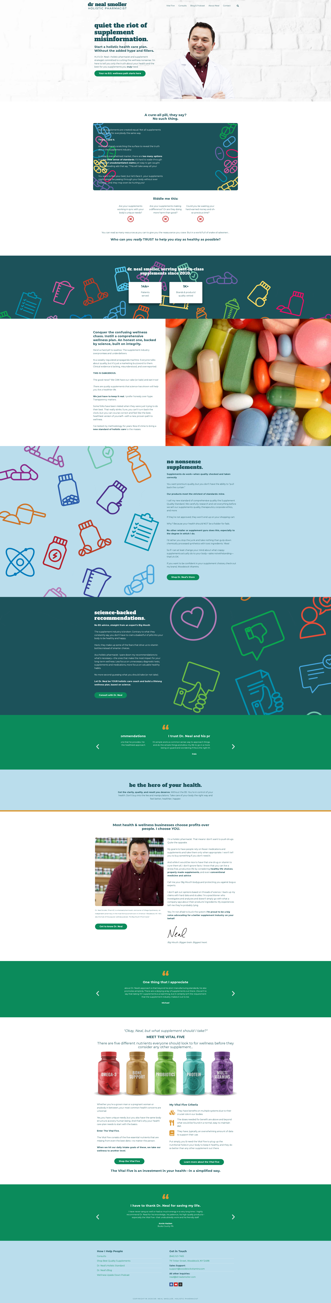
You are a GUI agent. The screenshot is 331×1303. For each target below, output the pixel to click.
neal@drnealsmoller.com (182, 1277)
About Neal (214, 6)
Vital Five (170, 6)
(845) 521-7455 (176, 1256)
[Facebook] (171, 1284)
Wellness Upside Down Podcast (113, 1275)
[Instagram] (180, 1284)
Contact (227, 6)
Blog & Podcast (197, 6)
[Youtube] (176, 1284)
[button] (97, 746)
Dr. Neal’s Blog (104, 1270)
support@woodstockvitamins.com (187, 1269)
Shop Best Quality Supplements (113, 1261)
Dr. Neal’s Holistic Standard (111, 1265)
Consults (182, 6)
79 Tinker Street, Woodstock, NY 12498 (189, 1261)
